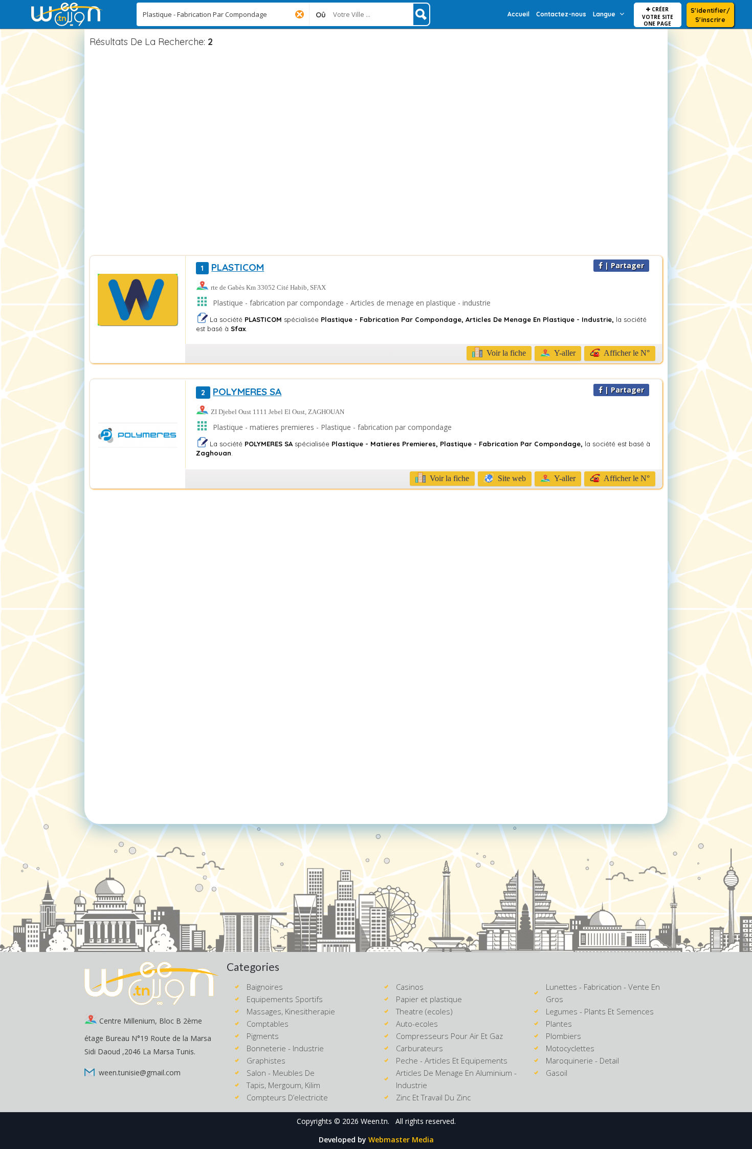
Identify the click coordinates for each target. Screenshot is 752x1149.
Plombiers (563, 1036)
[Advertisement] (376, 153)
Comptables (268, 1023)
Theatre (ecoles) (424, 1011)
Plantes (559, 1023)
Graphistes (266, 1060)
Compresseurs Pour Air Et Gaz (449, 1036)
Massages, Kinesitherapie (291, 1011)
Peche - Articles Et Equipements (451, 1060)
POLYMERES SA (241, 391)
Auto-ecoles (417, 1023)
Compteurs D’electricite (287, 1097)
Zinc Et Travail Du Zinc (433, 1097)
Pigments (263, 1036)
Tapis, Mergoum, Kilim (283, 1085)
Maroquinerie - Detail (582, 1060)
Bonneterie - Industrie (285, 1048)
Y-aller (564, 353)
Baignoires (265, 987)
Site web (511, 478)
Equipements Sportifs (285, 999)
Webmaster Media (401, 1139)
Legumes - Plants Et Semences (600, 1011)
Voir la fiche (505, 353)
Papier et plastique (429, 999)
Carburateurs (419, 1048)
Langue (604, 14)
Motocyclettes (570, 1048)
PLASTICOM (232, 267)
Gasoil (556, 1073)
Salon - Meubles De (281, 1073)
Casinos (410, 987)
